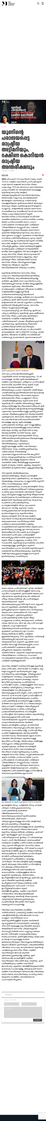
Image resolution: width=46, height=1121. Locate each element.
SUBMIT (38, 1020)
